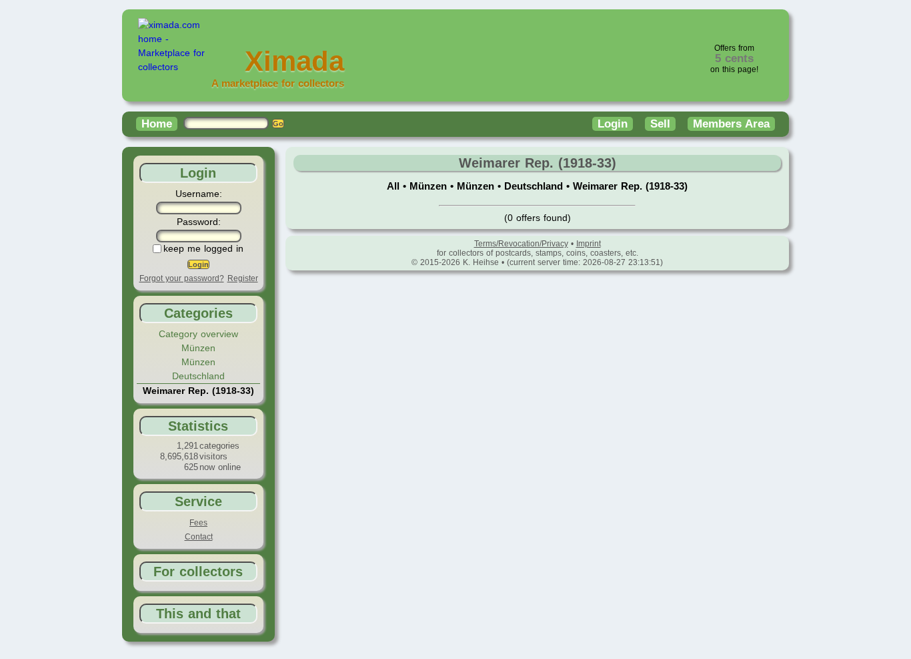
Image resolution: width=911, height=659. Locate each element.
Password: (199, 221)
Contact (199, 536)
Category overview (198, 333)
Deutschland (198, 376)
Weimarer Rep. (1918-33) (630, 186)
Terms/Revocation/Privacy (521, 243)
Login (613, 124)
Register (242, 278)
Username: (198, 193)
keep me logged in (203, 248)
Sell (660, 124)
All (395, 186)
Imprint (588, 243)
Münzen (198, 348)
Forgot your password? (181, 278)
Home (156, 124)
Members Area (731, 124)
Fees (198, 522)
